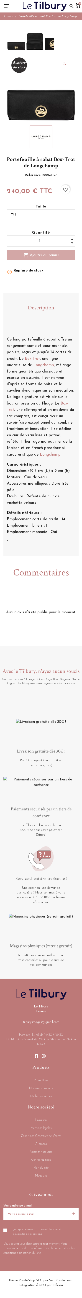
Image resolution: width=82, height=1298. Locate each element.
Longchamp (43, 365)
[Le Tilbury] (45, 6)
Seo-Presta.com (60, 1280)
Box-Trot (32, 359)
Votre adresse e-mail (17, 1205)
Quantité (41, 232)
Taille (41, 206)
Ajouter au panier (41, 255)
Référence (33, 175)
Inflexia (58, 1285)
